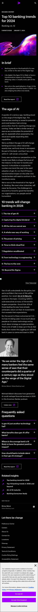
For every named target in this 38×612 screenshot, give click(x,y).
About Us (5, 531)
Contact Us (6, 535)
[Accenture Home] (19, 3)
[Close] (35, 565)
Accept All (19, 594)
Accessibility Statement (10, 559)
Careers (4, 527)
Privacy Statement (8, 547)
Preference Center (8, 523)
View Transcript (31, 283)
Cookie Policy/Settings (10, 555)
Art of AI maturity (14, 490)
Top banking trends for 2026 (18, 480)
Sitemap (5, 543)
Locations (5, 539)
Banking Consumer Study (17, 493)
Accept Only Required (19, 600)
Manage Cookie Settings (19, 606)
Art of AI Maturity (25, 296)
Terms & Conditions (9, 551)
